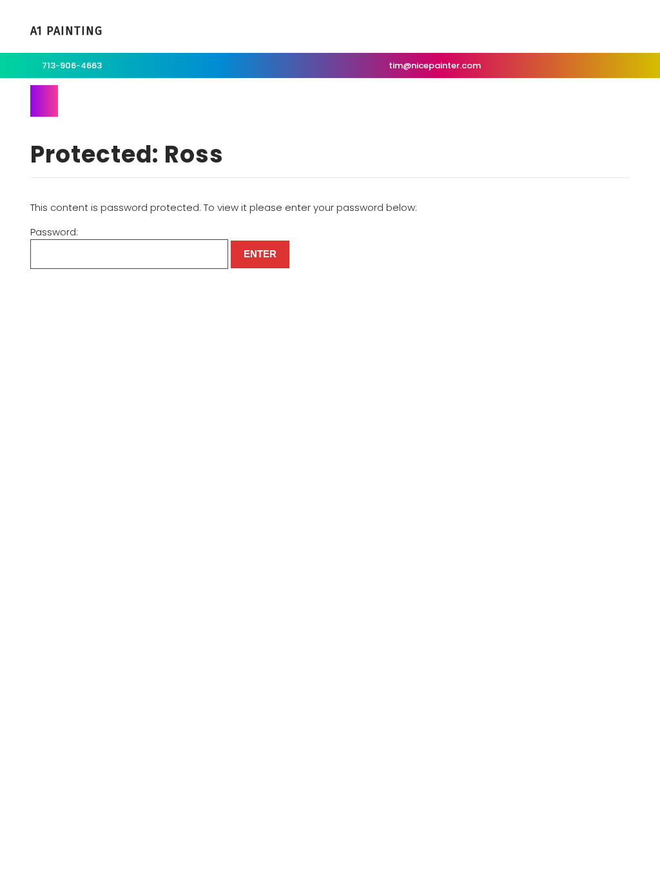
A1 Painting (66, 31)
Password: (54, 232)
